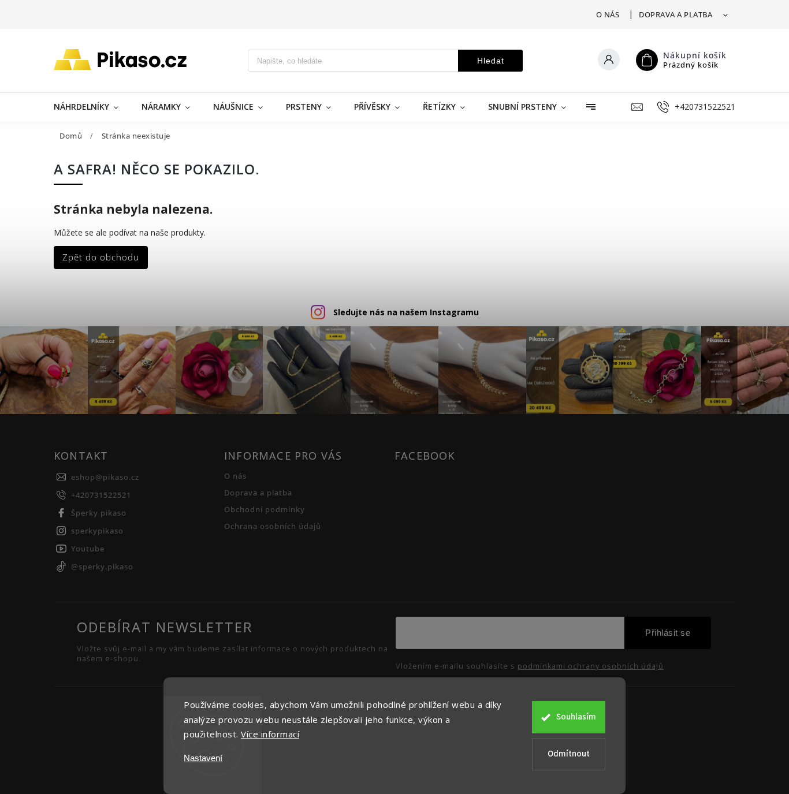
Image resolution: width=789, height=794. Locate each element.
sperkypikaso (97, 531)
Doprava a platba (675, 14)
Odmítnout (569, 754)
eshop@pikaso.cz (105, 477)
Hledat (490, 60)
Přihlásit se (667, 633)
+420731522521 (101, 495)
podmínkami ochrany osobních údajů (591, 666)
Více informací (270, 734)
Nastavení (203, 758)
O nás (608, 14)
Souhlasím (576, 717)
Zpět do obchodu (100, 257)
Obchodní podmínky (264, 510)
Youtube (88, 549)
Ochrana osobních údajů (272, 526)
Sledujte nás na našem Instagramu (406, 312)
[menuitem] (92, 106)
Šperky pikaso (98, 513)
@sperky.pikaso (102, 567)
